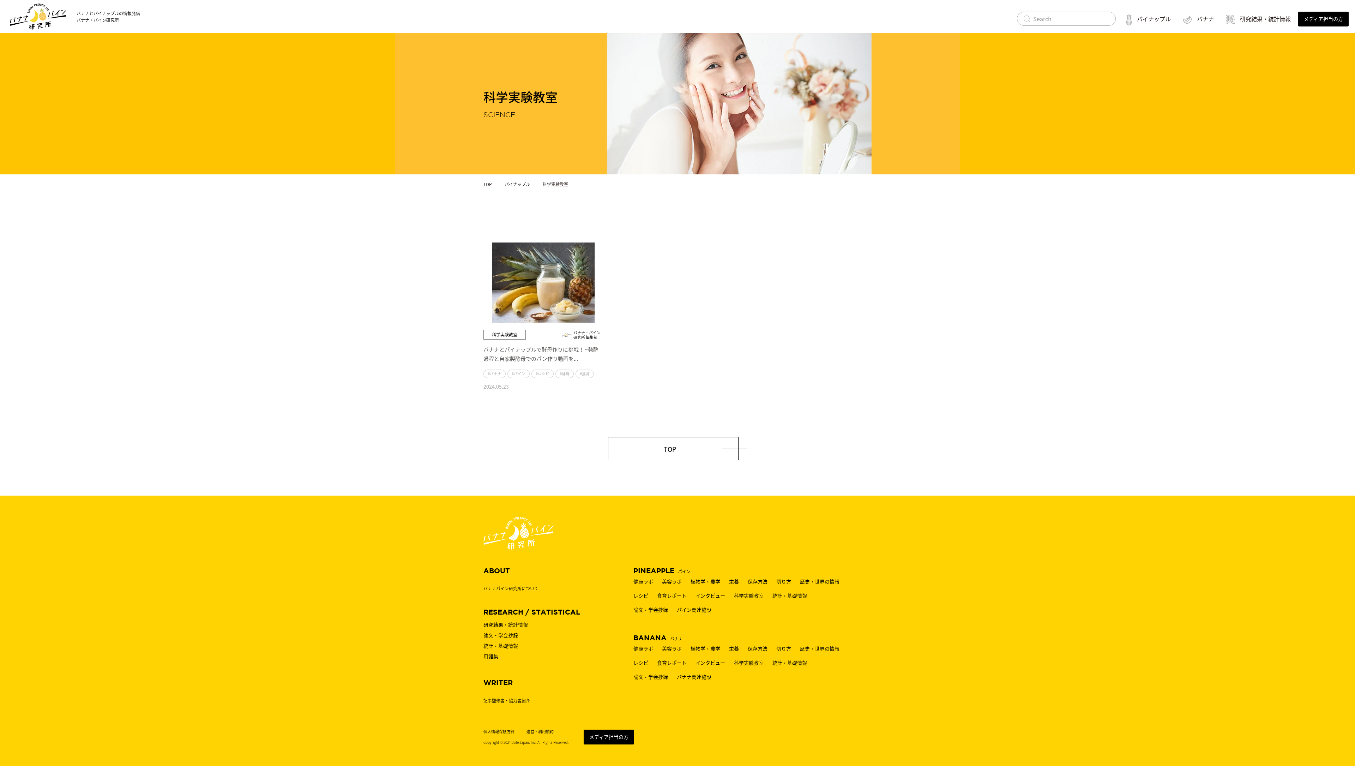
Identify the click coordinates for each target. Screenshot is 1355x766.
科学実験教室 (749, 595)
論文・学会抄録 (650, 609)
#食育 (585, 373)
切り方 (783, 581)
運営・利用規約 (540, 731)
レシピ (640, 595)
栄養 (734, 581)
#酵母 (565, 373)
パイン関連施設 (694, 609)
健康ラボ (643, 581)
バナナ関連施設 (694, 676)
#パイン (518, 373)
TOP (670, 449)
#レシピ (542, 373)
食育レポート (672, 595)
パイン (662, 571)
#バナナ (494, 373)
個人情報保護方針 (498, 731)
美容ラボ (672, 581)
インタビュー (710, 595)
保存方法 (757, 581)
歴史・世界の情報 (819, 581)
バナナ (1205, 18)
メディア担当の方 (608, 736)
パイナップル (1154, 18)
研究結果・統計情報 (1265, 18)
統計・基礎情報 (789, 595)
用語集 (490, 656)
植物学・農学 (705, 581)
